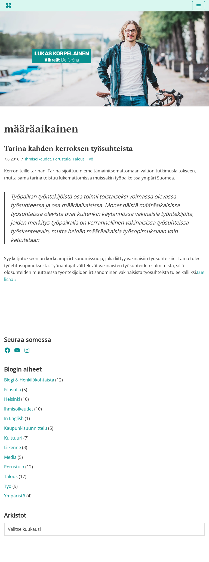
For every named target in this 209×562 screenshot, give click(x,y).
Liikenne (12, 447)
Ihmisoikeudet (38, 159)
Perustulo (61, 159)
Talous (79, 159)
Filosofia (12, 390)
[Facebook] (7, 350)
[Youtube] (17, 350)
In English (14, 418)
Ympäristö (14, 496)
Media (10, 457)
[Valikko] (198, 5)
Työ (90, 159)
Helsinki (12, 399)
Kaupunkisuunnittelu (25, 428)
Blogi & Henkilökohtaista (29, 380)
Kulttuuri (13, 438)
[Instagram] (27, 350)
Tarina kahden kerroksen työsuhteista (68, 148)
